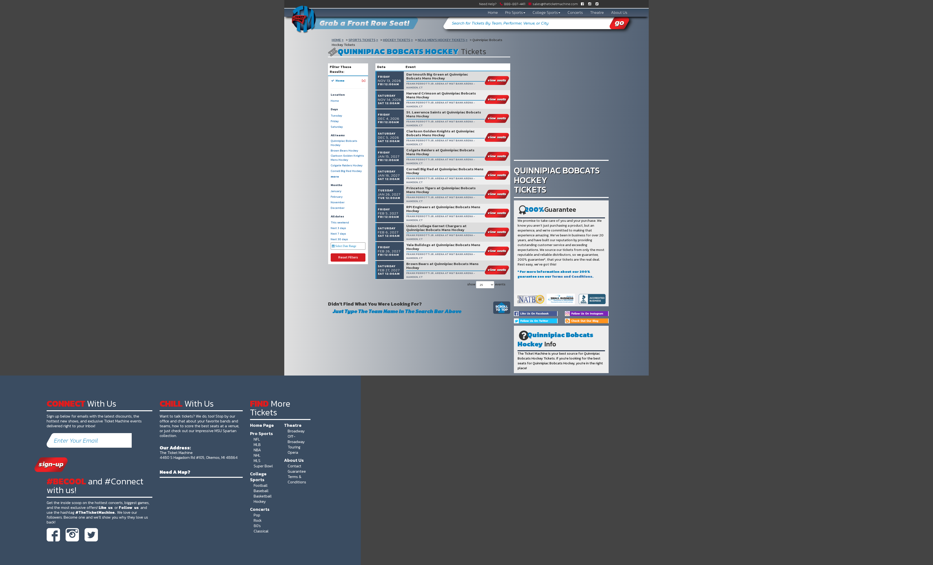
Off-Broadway (296, 439)
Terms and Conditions (572, 276)
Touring (294, 447)
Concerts (575, 12)
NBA (257, 450)
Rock (258, 520)
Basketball (263, 496)
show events (486, 284)
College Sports (545, 12)
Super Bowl (263, 466)
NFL (257, 439)
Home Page (262, 425)
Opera (293, 452)
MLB (257, 444)
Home (493, 12)
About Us (619, 12)
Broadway (296, 431)
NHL (257, 455)
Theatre (597, 12)
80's (257, 526)
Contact (294, 466)
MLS (257, 460)
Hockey (260, 501)
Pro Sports (514, 12)
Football (261, 485)
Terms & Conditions (297, 479)
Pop (257, 515)
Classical (261, 531)
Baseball (261, 491)
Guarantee (297, 471)
